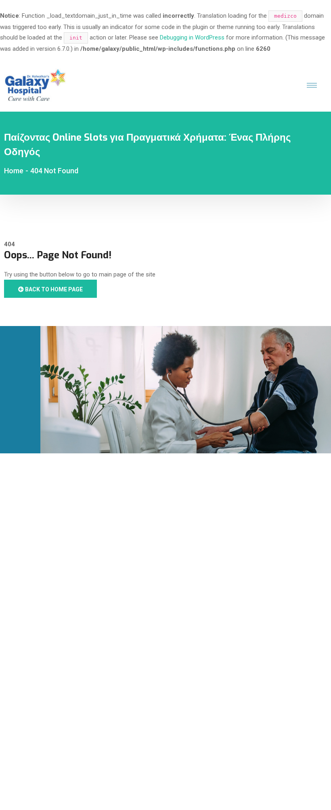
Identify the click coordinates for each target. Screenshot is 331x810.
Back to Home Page (53, 289)
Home (13, 170)
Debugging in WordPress (192, 37)
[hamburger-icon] (312, 85)
